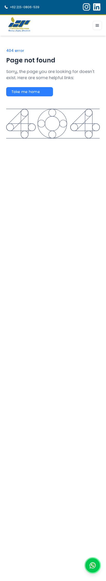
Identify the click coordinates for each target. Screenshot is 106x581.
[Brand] (19, 25)
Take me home (25, 91)
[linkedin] (97, 7)
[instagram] (86, 7)
